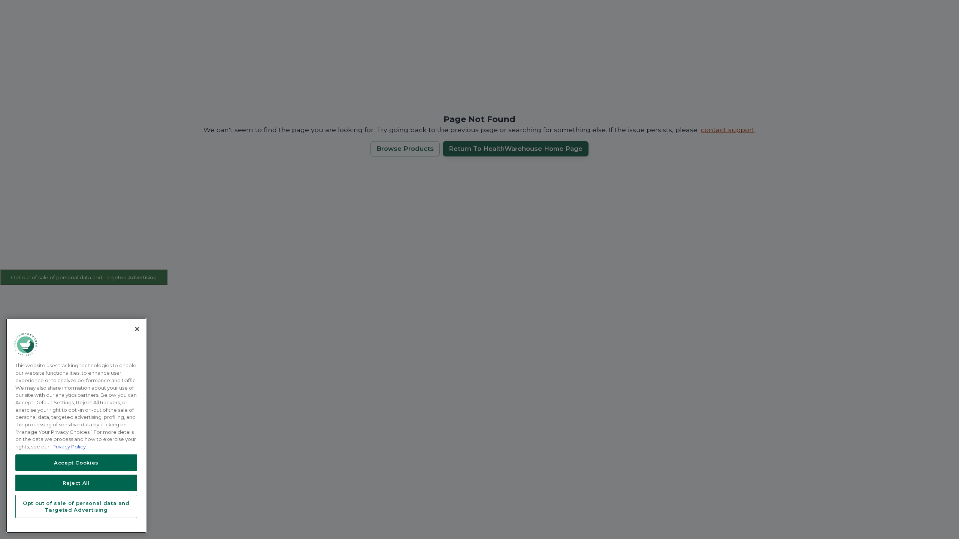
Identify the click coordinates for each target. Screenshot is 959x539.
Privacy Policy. (69, 447)
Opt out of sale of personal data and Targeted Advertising (76, 506)
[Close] (137, 329)
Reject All (76, 483)
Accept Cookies (76, 463)
